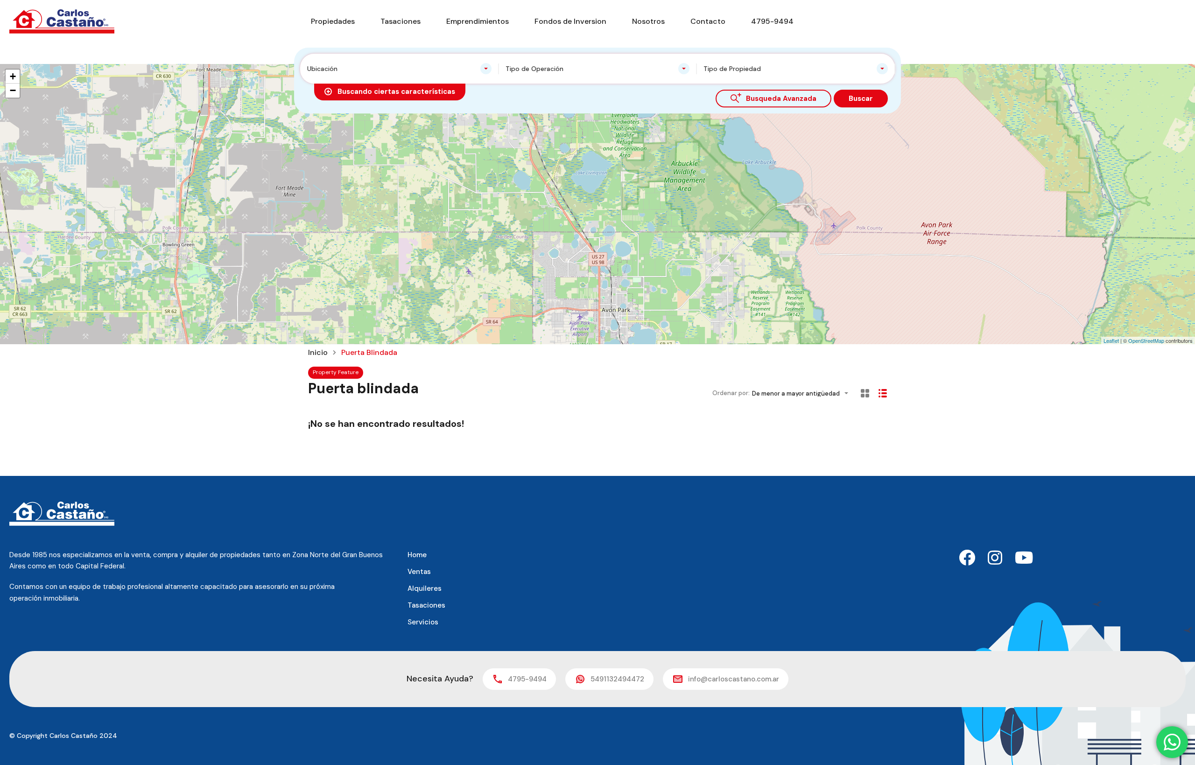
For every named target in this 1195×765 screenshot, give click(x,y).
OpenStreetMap (1146, 340)
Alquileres (425, 588)
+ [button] (13, 76)
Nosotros (648, 21)
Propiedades (333, 21)
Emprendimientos (477, 21)
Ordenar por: (731, 393)
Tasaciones (400, 21)
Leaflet (1111, 340)
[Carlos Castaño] (61, 21)
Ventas (419, 571)
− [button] (13, 90)
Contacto (707, 21)
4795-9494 (772, 21)
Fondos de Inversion (570, 21)
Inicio (318, 352)
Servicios (423, 622)
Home (417, 555)
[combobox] (399, 68)
